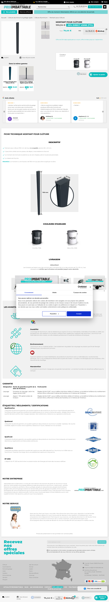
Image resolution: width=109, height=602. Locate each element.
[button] (69, 2)
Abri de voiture (33, 572)
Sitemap (31, 583)
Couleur (63, 55)
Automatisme (7, 575)
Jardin (31, 577)
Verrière (5, 585)
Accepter (79, 313)
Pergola (5, 587)
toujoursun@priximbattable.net (93, 575)
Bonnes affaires (25, 12)
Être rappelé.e (96, 6)
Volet (4, 579)
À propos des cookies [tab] (80, 292)
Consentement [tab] (29, 292)
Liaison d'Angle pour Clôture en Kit (10, 82)
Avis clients (9, 98)
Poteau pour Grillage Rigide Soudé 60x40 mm (26, 83)
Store (30, 579)
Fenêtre (5, 581)
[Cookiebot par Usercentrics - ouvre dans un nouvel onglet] (79, 287)
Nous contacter (33, 585)
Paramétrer (53, 313)
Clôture (5, 572)
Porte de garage (7, 577)
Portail (31, 575)
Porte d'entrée (7, 583)
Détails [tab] (54, 292)
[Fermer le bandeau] (90, 287)
